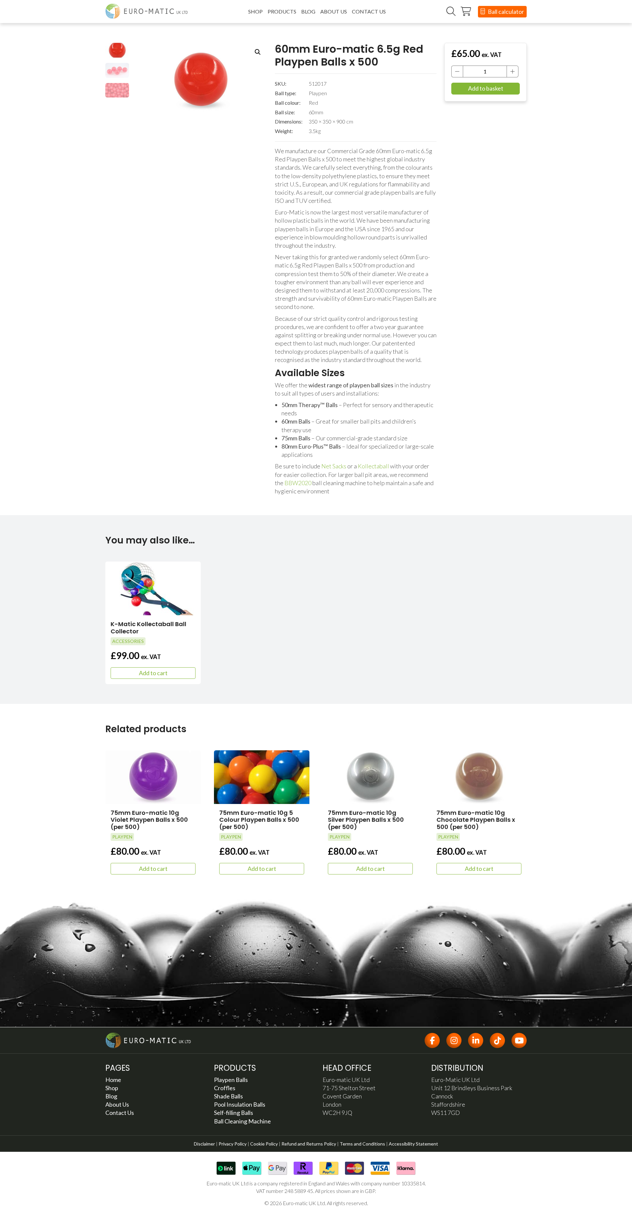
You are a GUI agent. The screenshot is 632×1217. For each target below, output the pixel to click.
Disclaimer (204, 1144)
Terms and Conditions (362, 1144)
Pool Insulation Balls (239, 1104)
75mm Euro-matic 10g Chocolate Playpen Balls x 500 (475, 820)
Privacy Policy (233, 1144)
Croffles (224, 1088)
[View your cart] (466, 11)
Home (113, 1079)
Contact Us (369, 11)
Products (282, 11)
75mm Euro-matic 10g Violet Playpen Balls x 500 (149, 820)
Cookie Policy (264, 1144)
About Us (333, 11)
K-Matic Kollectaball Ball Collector (148, 627)
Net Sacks (333, 466)
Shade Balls (228, 1096)
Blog (308, 11)
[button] (258, 52)
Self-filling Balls (233, 1112)
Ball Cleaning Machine (242, 1121)
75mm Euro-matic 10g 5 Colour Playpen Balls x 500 (259, 820)
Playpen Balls (231, 1079)
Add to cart (153, 673)
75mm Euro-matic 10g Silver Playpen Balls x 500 (366, 820)
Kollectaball (373, 466)
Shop (255, 11)
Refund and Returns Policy (308, 1144)
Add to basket (485, 88)
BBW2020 (297, 482)
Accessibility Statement (413, 1144)
